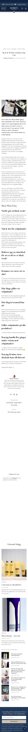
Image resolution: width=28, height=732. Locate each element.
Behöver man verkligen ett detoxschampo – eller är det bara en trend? (18, 689)
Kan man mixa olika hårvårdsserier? (16, 654)
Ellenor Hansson (8, 58)
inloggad (14, 478)
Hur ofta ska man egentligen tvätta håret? (18, 697)
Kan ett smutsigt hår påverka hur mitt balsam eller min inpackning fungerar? (18, 671)
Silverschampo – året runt (10, 635)
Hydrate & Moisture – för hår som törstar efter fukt (18, 663)
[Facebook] (14, 394)
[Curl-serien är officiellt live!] (14, 564)
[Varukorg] (26, 8)
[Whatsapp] (16, 394)
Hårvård (14, 49)
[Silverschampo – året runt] (14, 614)
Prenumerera (14, 721)
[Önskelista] (22, 8)
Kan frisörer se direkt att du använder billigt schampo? (18, 679)
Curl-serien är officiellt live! (11, 584)
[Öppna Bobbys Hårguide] (25, 729)
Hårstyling (6, 49)
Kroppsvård (21, 49)
